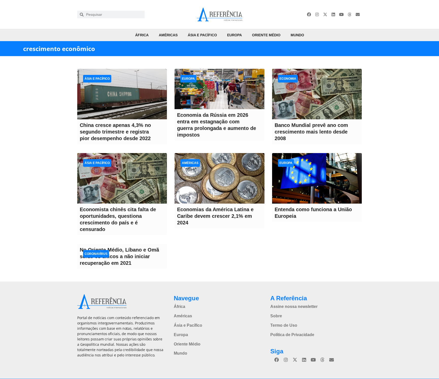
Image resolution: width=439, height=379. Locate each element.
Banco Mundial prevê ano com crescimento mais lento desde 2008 (311, 131)
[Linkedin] (333, 14)
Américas (168, 35)
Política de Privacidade (292, 335)
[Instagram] (317, 14)
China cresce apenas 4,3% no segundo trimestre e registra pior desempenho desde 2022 (115, 131)
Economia (287, 78)
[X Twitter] (325, 14)
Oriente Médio (266, 35)
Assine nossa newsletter (294, 306)
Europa (234, 35)
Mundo (297, 35)
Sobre (276, 316)
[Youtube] (341, 14)
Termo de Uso (283, 325)
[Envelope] (358, 14)
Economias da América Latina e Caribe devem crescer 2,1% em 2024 (215, 216)
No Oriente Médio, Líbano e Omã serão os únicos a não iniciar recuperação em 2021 (119, 256)
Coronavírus (96, 254)
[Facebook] (309, 14)
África (142, 35)
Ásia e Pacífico (202, 35)
